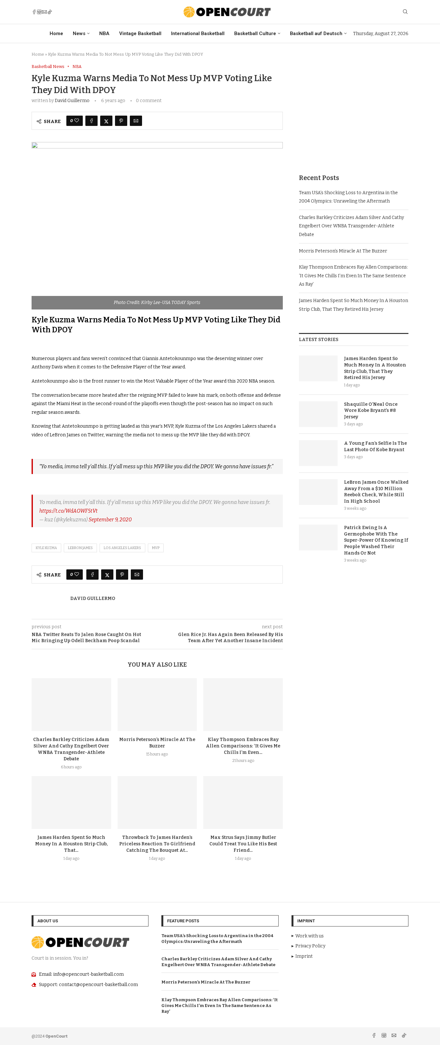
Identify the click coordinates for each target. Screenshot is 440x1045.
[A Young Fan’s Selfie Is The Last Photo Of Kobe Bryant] (318, 453)
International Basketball (198, 33)
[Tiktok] (49, 11)
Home (56, 33)
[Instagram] (39, 11)
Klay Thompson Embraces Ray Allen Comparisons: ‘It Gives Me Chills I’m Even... (243, 746)
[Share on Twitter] (106, 121)
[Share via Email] (136, 121)
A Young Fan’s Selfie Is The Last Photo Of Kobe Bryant (375, 446)
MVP (155, 548)
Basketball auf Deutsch (316, 33)
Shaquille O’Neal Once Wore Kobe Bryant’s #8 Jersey (370, 411)
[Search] (405, 12)
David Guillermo (72, 100)
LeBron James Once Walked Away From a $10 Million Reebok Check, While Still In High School (376, 492)
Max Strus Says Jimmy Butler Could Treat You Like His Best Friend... (243, 844)
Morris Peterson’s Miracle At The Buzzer (343, 251)
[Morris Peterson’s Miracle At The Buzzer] (157, 704)
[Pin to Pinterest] (121, 121)
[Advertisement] (353, 109)
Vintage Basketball (140, 33)
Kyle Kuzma (46, 548)
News (79, 33)
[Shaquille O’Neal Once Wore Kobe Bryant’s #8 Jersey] (318, 414)
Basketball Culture (255, 33)
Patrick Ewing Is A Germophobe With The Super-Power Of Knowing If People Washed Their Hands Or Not (376, 540)
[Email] (44, 11)
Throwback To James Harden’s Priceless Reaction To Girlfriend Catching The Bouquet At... (157, 844)
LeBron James (80, 548)
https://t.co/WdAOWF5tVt (68, 511)
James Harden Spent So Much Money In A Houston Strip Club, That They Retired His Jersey (375, 368)
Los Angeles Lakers (122, 548)
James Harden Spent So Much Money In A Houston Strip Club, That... (71, 844)
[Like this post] (76, 121)
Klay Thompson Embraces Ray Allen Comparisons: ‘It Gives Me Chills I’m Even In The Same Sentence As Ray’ (353, 275)
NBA (104, 33)
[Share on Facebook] (91, 121)
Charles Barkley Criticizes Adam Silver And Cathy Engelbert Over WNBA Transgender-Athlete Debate (351, 226)
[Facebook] (34, 11)
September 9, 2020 (110, 520)
